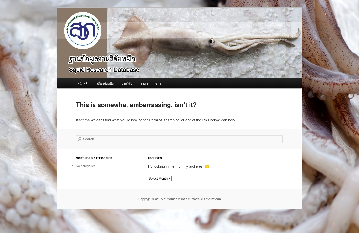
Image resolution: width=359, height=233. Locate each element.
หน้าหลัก (83, 83)
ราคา (144, 83)
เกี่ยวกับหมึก (105, 83)
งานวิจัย (127, 83)
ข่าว (158, 83)
